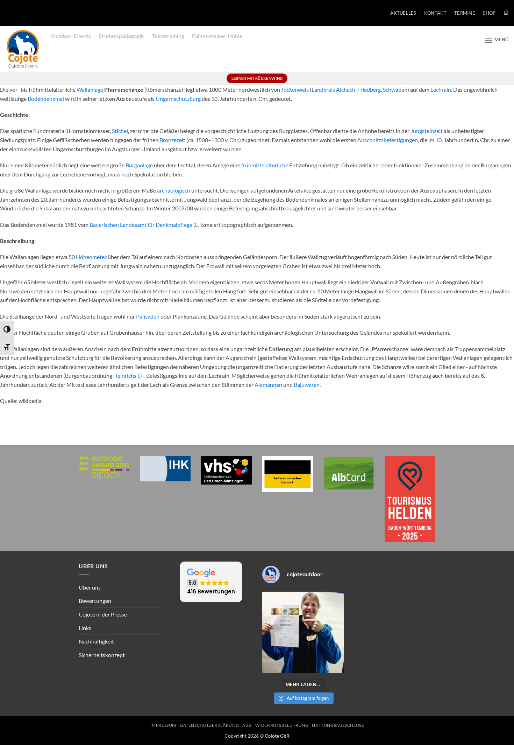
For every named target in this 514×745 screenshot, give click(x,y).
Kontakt (435, 13)
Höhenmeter (91, 256)
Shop (489, 13)
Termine (464, 13)
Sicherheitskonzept (102, 655)
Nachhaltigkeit (96, 641)
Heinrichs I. (126, 375)
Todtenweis (295, 89)
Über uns (90, 587)
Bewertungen (95, 600)
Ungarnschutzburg (178, 98)
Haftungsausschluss (338, 725)
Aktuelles (403, 13)
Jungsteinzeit (427, 130)
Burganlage (139, 165)
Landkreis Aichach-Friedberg (346, 89)
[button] (506, 12)
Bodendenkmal (46, 98)
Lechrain (440, 89)
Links (85, 628)
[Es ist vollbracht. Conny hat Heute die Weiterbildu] (303, 632)
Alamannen (268, 384)
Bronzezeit (172, 140)
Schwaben (395, 89)
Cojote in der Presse (103, 614)
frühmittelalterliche (264, 165)
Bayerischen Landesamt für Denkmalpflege (141, 224)
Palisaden (147, 316)
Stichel (120, 130)
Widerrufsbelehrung (282, 725)
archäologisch (173, 190)
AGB (247, 725)
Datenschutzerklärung (209, 725)
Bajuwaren (307, 384)
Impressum (163, 725)
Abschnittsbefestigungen (387, 140)
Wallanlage (90, 89)
